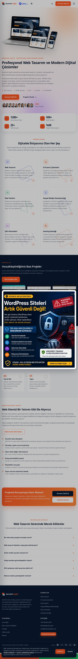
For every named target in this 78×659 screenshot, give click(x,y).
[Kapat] (72, 294)
